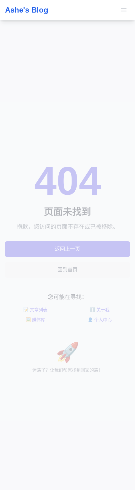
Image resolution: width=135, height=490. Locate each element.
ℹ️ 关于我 (100, 309)
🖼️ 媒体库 (35, 319)
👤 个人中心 (100, 319)
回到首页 (67, 269)
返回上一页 (67, 249)
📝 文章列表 (35, 309)
